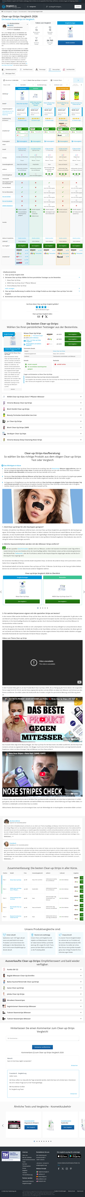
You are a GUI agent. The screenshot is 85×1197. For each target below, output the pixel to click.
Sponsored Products (28, 1181)
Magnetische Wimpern (31, 1123)
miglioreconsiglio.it (43, 1172)
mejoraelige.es (42, 1176)
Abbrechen (58, 1047)
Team (23, 1162)
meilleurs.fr (41, 1174)
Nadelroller (64, 1123)
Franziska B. (13, 843)
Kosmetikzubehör (23, 11)
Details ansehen (70, 42)
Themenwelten (26, 1166)
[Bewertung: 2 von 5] (39, 307)
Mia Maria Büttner (15, 821)
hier (59, 1165)
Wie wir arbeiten (27, 1157)
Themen (24, 1172)
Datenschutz (71, 1191)
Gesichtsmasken (23, 549)
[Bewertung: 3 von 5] (42, 307)
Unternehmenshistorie (28, 1159)
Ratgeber (24, 1170)
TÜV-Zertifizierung (27, 1175)
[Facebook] (42, 316)
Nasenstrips (56, 468)
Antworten (74, 1065)
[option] (24, 1125)
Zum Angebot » (22, 246)
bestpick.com (42, 1181)
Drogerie (15, 11)
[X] (46, 316)
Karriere (24, 1164)
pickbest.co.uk (42, 1179)
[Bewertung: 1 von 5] (36, 307)
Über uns (25, 1155)
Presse (24, 1168)
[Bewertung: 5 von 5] (48, 307)
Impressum (80, 1191)
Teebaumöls (19, 553)
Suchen (78, 6)
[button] (37, 608)
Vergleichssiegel (26, 1183)
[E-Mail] (38, 316)
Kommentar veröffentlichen (42, 1047)
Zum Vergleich (31, 1127)
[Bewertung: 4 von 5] (45, 307)
